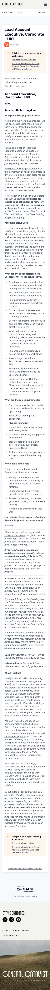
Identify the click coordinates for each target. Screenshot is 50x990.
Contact (6, 930)
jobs (20, 12)
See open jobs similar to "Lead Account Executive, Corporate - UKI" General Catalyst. (26, 66)
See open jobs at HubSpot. (24, 59)
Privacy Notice (34, 804)
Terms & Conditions (11, 935)
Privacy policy (18, 896)
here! (40, 520)
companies (8, 12)
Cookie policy (31, 896)
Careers (15, 930)
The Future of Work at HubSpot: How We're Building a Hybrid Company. (24, 214)
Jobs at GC (26, 930)
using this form (29, 556)
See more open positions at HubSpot (25, 868)
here (42, 657)
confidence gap (27, 532)
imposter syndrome (14, 535)
